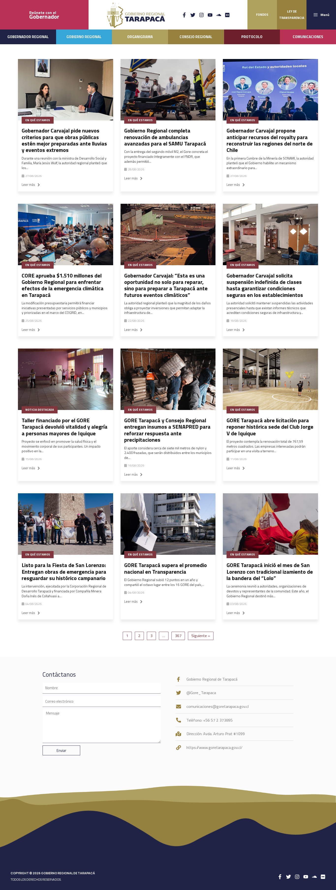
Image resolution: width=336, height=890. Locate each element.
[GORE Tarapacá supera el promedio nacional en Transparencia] (168, 524)
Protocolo (251, 37)
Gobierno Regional (84, 37)
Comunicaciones (308, 37)
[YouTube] (210, 15)
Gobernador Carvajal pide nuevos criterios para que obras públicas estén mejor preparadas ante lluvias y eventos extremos (64, 140)
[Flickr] (227, 15)
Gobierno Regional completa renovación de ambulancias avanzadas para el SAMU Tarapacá (165, 137)
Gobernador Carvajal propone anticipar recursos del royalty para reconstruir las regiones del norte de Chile (270, 140)
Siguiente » (200, 636)
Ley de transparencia (291, 14)
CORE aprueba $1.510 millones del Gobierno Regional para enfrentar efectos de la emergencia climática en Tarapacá (63, 285)
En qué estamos (37, 120)
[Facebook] (184, 15)
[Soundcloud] (218, 15)
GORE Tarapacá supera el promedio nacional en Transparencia (165, 568)
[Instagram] (201, 15)
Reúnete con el (44, 15)
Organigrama (140, 37)
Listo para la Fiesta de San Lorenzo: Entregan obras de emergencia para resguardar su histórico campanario (64, 571)
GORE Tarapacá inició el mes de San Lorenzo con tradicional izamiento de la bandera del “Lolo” (270, 571)
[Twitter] (192, 15)
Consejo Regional (196, 37)
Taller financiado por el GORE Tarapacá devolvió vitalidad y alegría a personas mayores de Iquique (64, 427)
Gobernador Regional (28, 37)
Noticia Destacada (39, 409)
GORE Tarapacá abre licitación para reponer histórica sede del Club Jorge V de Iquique (270, 427)
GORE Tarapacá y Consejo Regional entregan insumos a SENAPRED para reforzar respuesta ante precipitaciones (167, 430)
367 (178, 636)
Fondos (262, 14)
